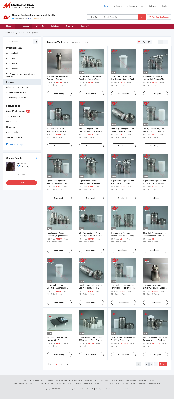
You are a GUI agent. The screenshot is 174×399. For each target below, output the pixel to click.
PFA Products (11, 58)
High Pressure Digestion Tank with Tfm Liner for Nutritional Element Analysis (154, 183)
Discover (69, 26)
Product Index (131, 380)
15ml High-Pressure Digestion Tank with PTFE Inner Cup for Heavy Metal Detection (123, 288)
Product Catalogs (16, 144)
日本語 (111, 383)
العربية (97, 383)
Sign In (107, 6)
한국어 (103, 383)
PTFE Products (12, 69)
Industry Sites (103, 380)
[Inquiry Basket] (142, 6)
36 (61, 364)
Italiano (70, 383)
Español (31, 383)
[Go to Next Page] (165, 42)
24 (56, 364)
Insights (151, 380)
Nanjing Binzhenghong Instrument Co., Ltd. (34, 15)
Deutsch (78, 383)
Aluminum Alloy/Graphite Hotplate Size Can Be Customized (57, 340)
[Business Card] (36, 158)
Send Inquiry (59, 94)
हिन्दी (117, 383)
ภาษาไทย (124, 383)
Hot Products (24, 380)
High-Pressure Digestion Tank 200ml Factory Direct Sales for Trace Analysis (91, 340)
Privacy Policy (125, 389)
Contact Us (85, 26)
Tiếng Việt (141, 383)
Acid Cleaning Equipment (16, 97)
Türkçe (133, 383)
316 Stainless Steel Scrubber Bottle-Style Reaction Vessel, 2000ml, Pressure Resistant (154, 288)
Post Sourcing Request (161, 17)
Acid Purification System (16, 92)
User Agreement (101, 389)
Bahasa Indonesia (154, 383)
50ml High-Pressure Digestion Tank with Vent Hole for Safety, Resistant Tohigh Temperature (155, 235)
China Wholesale (76, 380)
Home (8, 26)
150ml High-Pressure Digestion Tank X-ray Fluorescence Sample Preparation (123, 340)
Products (25, 26)
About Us (40, 26)
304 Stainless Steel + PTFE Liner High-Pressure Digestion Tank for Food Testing (90, 235)
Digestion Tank (12, 82)
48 (67, 364)
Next (162, 364)
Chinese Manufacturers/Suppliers (56, 380)
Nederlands (88, 383)
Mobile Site (142, 380)
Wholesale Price (90, 380)
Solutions (55, 26)
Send (22, 182)
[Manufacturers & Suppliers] (19, 5)
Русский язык (60, 383)
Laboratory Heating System (17, 87)
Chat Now (24, 166)
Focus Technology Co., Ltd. (70, 389)
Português (40, 383)
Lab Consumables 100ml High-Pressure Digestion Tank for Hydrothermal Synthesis (155, 340)
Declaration (113, 389)
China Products (37, 380)
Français (50, 383)
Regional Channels (117, 380)
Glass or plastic (12, 53)
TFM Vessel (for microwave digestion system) (20, 75)
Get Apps (153, 6)
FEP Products (11, 63)
